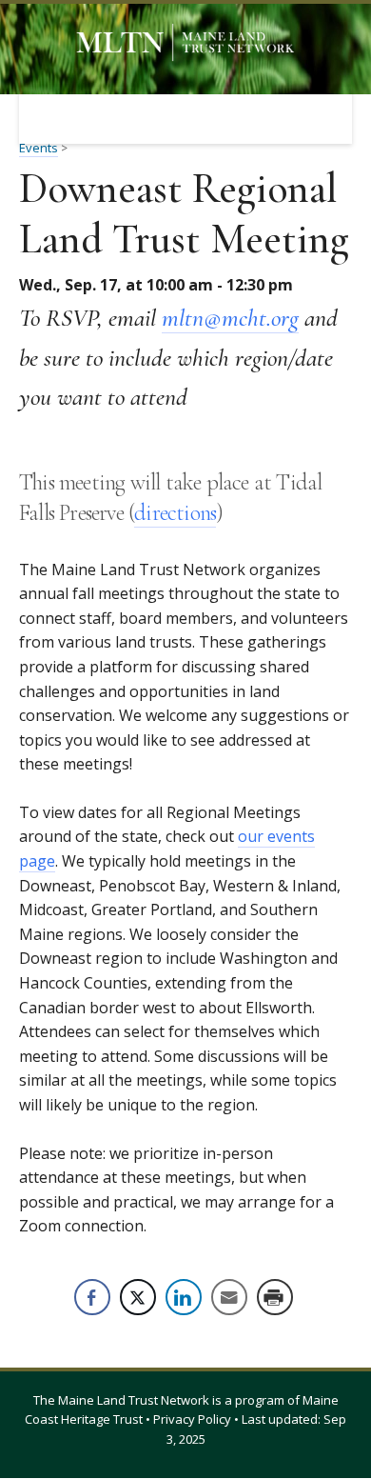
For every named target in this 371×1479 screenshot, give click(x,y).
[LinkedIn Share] (184, 1297)
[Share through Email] (229, 1297)
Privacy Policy (192, 1419)
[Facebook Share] (92, 1297)
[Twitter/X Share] (138, 1297)
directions (175, 513)
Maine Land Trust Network (133, 1400)
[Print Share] (275, 1297)
